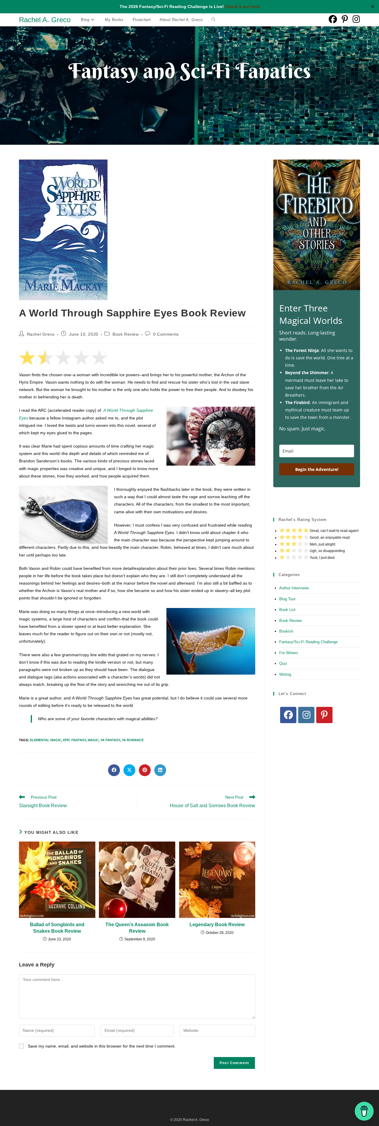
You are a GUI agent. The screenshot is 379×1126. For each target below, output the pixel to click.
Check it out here (242, 6)
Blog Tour (287, 599)
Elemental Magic (45, 740)
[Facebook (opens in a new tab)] (332, 19)
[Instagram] (306, 715)
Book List (287, 609)
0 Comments (166, 334)
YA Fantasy (110, 740)
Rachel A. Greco (44, 20)
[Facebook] (288, 715)
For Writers (288, 653)
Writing (285, 674)
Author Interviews (294, 588)
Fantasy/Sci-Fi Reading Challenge (308, 642)
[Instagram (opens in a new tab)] (356, 19)
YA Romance (133, 740)
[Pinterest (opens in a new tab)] (344, 19)
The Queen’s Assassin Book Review (137, 928)
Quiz (283, 663)
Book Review (126, 334)
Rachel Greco (41, 334)
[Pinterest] (324, 715)
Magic (93, 740)
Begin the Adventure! (316, 469)
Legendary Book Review (217, 924)
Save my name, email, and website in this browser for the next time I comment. (102, 1046)
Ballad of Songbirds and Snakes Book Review (57, 928)
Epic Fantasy (74, 740)
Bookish (286, 631)
